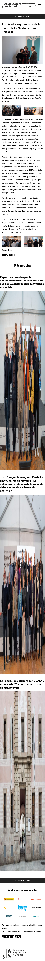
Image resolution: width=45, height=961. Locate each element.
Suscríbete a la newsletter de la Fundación (17, 932)
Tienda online (7, 942)
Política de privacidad (28, 925)
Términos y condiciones (10, 925)
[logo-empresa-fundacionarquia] (8, 908)
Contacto (38, 932)
